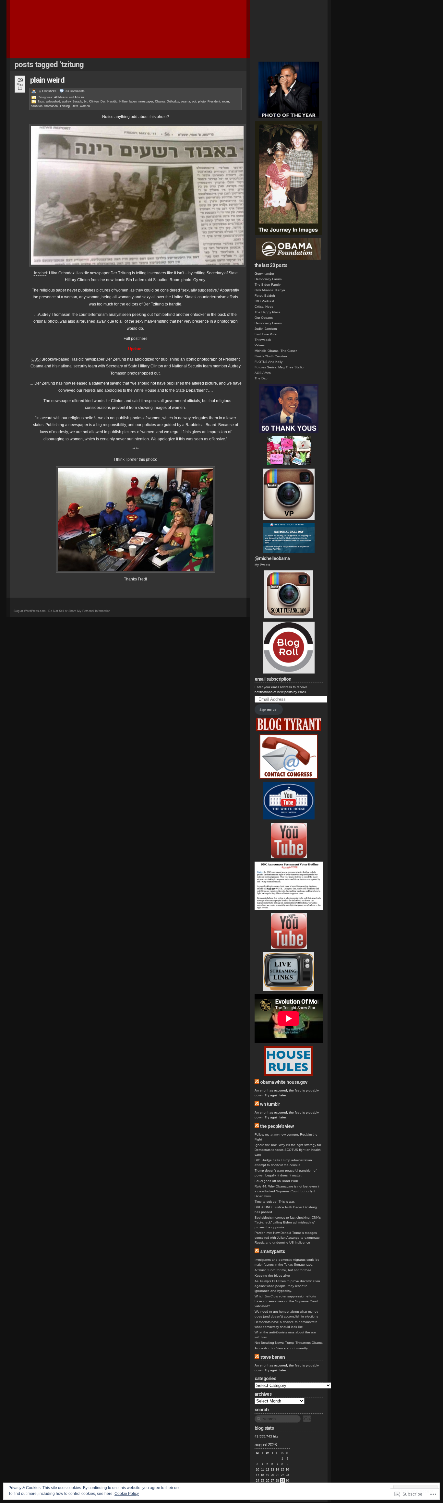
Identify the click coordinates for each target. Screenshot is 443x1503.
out (194, 101)
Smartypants (272, 1251)
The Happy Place (268, 312)
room (225, 101)
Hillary (123, 101)
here (143, 338)
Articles (80, 97)
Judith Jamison (266, 328)
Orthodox (173, 101)
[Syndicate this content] (257, 1082)
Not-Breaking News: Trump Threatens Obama (289, 1342)
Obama (160, 101)
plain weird (47, 80)
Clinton (94, 101)
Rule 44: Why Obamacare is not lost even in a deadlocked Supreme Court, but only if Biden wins (287, 1191)
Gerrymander (264, 273)
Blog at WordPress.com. (30, 611)
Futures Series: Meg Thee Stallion (280, 367)
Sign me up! (268, 709)
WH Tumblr (270, 1104)
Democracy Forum (268, 279)
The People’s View (277, 1126)
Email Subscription (273, 679)
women (85, 106)
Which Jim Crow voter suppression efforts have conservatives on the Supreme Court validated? (286, 1301)
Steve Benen (272, 1357)
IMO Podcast (264, 301)
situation (36, 106)
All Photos (61, 97)
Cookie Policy (126, 1493)
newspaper (145, 101)
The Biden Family (268, 284)
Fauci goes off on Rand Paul (276, 1181)
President (214, 101)
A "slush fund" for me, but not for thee (283, 1270)
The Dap (261, 378)
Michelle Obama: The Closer (276, 350)
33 (75, 91)
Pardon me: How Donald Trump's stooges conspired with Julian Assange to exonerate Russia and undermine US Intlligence (287, 1237)
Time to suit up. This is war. (275, 1201)
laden (133, 101)
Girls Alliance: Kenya (270, 290)
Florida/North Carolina (271, 356)
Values (260, 345)
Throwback (263, 339)
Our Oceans (264, 317)
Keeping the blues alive (272, 1275)
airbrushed (53, 101)
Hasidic (112, 101)
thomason (51, 106)
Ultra (75, 106)
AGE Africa (263, 373)
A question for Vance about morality (281, 1348)
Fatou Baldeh (265, 295)
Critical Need (264, 306)
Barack (77, 101)
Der (103, 101)
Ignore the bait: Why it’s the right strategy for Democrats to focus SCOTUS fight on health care (288, 1149)
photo (202, 101)
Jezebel (40, 273)
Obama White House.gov (283, 1082)
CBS (35, 359)
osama (185, 101)
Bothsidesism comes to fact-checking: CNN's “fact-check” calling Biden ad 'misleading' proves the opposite (288, 1222)
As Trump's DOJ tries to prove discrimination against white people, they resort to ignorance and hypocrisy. (287, 1286)
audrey (66, 101)
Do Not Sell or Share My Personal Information (79, 611)
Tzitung (65, 106)
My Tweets (262, 565)
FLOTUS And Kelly (268, 362)
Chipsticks (49, 91)
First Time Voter (266, 334)
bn (85, 101)
